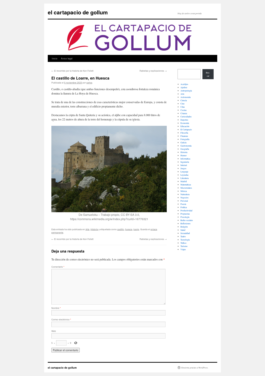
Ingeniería (184, 161)
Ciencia (183, 100)
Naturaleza (184, 194)
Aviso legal (66, 58)
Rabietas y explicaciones (153, 70)
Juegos (183, 168)
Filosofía (184, 132)
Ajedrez (183, 87)
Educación (184, 126)
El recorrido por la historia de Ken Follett (72, 70)
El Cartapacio (186, 129)
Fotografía (184, 139)
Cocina (183, 110)
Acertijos (184, 84)
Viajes (183, 249)
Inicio (54, 58)
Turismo (183, 246)
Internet (183, 165)
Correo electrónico (61, 319)
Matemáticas (185, 184)
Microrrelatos (186, 187)
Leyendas (184, 174)
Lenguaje (184, 171)
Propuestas (185, 213)
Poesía (183, 203)
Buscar (208, 74)
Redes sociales (186, 220)
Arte (87, 229)
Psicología (184, 216)
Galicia (183, 142)
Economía (184, 122)
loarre (136, 229)
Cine (182, 103)
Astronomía (185, 97)
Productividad (186, 210)
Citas (182, 106)
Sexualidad (185, 233)
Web (53, 330)
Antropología (186, 90)
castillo (120, 229)
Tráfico (183, 242)
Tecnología (185, 239)
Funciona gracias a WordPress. (194, 367)
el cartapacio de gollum (78, 12)
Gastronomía (185, 145)
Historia (94, 229)
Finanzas (184, 135)
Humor (183, 155)
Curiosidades (186, 116)
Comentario (57, 266)
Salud (182, 229)
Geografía (184, 148)
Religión (184, 226)
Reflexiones (185, 223)
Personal (184, 200)
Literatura (184, 178)
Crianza (183, 113)
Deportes (184, 119)
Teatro (183, 236)
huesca (128, 229)
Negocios (184, 197)
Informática (185, 158)
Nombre (56, 307)
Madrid (183, 181)
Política (183, 207)
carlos (89, 82)
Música (183, 191)
